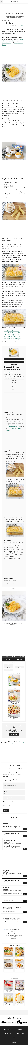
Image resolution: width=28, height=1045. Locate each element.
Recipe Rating (7, 780)
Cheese (19, 667)
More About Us (14, 938)
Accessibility (20, 1033)
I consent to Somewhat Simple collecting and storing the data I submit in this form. (13, 806)
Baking (8, 667)
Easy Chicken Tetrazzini (11, 331)
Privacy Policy (7, 1033)
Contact (20, 1029)
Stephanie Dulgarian (17, 17)
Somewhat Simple (14, 1)
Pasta (16, 11)
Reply (25, 848)
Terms (14, 1037)
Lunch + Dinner (12, 11)
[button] (6, 23)
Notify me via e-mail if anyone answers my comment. (12, 802)
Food (7, 11)
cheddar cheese (13, 426)
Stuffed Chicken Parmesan (12, 336)
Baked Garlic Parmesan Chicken (13, 333)
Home (4, 11)
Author (6, 791)
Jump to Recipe (6, 20)
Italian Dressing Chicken (11, 334)
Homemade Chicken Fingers (12, 338)
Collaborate (7, 1029)
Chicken (8, 669)
